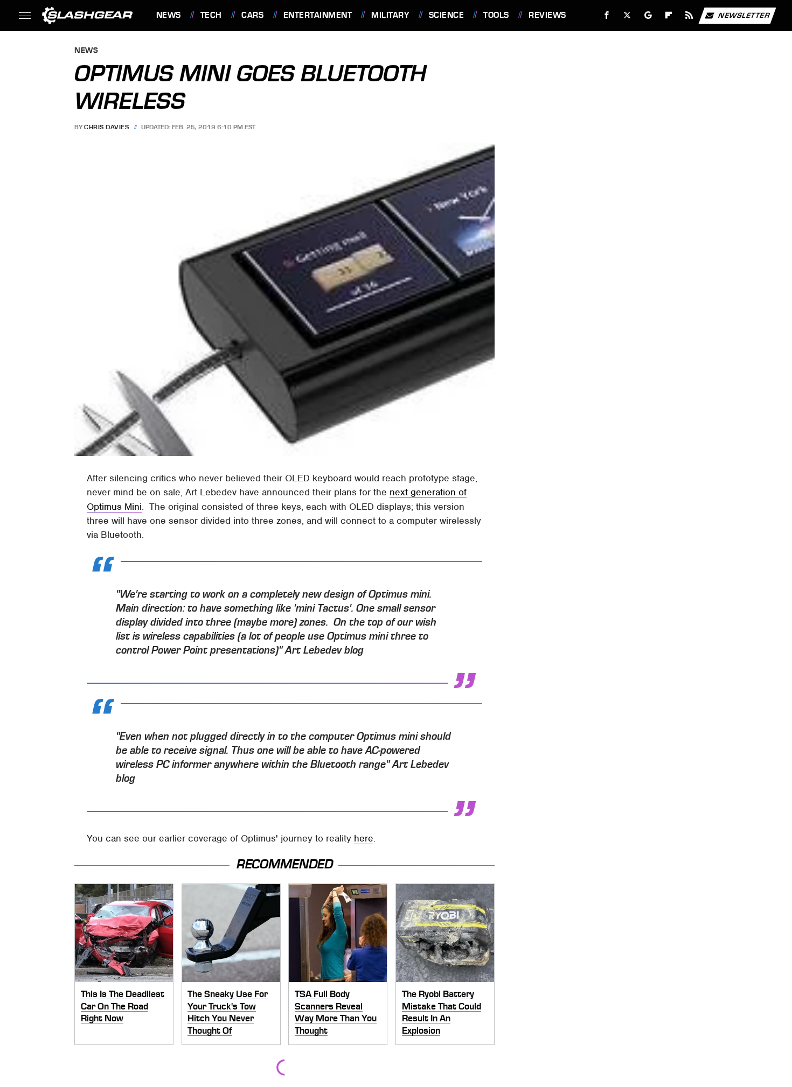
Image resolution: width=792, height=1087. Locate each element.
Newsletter (744, 15)
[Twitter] (627, 15)
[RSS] (689, 15)
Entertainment (317, 15)
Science (446, 15)
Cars (252, 15)
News (168, 15)
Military (390, 15)
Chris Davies (106, 127)
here (363, 838)
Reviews (547, 15)
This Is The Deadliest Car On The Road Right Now (122, 1005)
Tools (496, 15)
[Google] (648, 15)
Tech (211, 15)
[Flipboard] (669, 15)
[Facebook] (607, 15)
